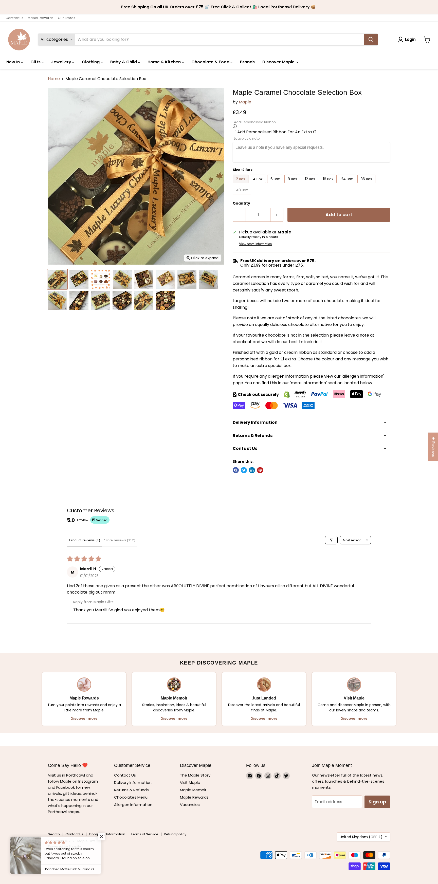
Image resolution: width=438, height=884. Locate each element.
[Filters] (331, 540)
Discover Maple (279, 62)
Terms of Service (144, 834)
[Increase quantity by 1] (276, 215)
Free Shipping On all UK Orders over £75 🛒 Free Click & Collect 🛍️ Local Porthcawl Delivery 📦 (219, 7)
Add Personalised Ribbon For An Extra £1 (277, 131)
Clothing (91, 62)
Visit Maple (190, 782)
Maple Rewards (40, 17)
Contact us (14, 17)
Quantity (241, 203)
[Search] (371, 39)
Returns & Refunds (131, 790)
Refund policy (175, 834)
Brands (247, 62)
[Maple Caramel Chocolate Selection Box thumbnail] (57, 279)
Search (54, 834)
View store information (255, 244)
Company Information (107, 834)
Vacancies (190, 804)
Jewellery (61, 62)
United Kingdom (361, 836)
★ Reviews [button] (433, 447)
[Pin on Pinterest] (260, 470)
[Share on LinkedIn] (252, 470)
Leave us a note (247, 139)
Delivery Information (133, 782)
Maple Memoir (193, 790)
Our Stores (66, 17)
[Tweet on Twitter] (244, 470)
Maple (245, 102)
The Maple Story (195, 775)
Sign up (377, 802)
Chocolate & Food (210, 62)
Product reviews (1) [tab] (84, 540)
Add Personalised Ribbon (255, 122)
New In (13, 62)
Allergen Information (133, 804)
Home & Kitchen (165, 62)
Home (54, 79)
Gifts (36, 62)
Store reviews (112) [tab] (119, 540)
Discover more (84, 718)
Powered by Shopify (64, 846)
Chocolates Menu (131, 797)
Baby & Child (124, 62)
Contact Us (125, 775)
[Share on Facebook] (236, 470)
